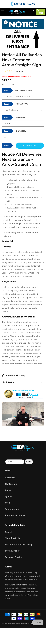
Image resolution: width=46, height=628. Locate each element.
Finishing (21, 117)
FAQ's (8, 490)
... (10, 598)
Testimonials (12, 509)
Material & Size (23, 90)
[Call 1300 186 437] (23, 4)
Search (8, 532)
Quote (8, 496)
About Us (10, 477)
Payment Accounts (15, 515)
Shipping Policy (13, 538)
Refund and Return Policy (18, 544)
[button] (40, 12)
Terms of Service (13, 557)
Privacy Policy (12, 551)
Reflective (22, 104)
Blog (7, 503)
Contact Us (11, 484)
